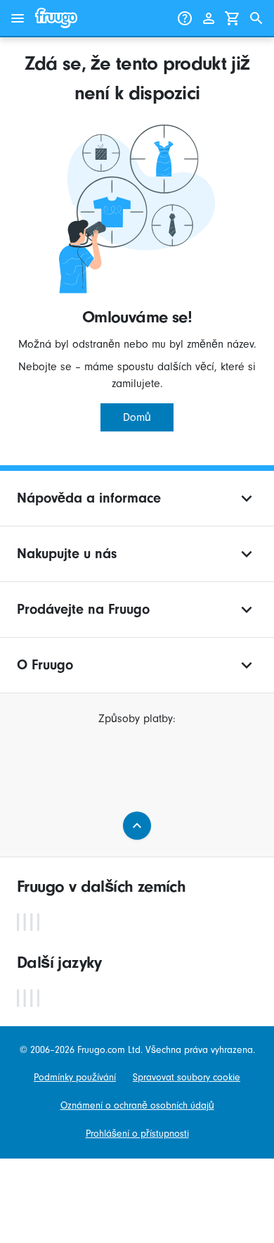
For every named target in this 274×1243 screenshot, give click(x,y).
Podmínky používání (75, 1077)
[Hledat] (256, 18)
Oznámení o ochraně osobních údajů (137, 1105)
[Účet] (209, 18)
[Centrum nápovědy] (185, 18)
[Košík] (232, 18)
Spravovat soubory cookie (186, 1077)
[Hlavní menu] (18, 18)
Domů (137, 417)
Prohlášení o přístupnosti (137, 1134)
